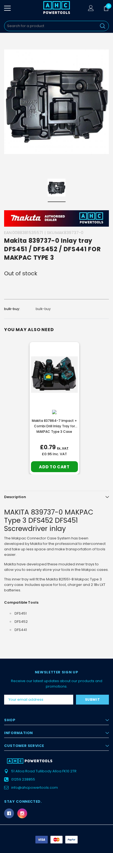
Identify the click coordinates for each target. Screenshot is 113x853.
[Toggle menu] (7, 8)
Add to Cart (54, 467)
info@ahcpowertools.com (34, 787)
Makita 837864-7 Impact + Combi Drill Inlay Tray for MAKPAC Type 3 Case (54, 426)
